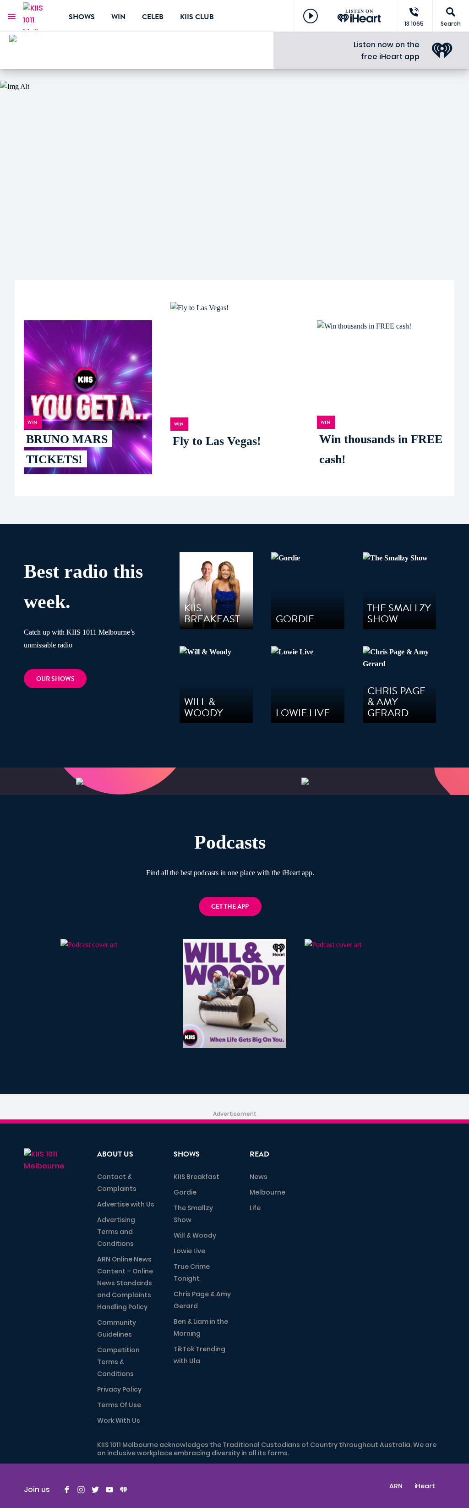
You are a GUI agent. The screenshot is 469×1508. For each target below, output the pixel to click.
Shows (82, 16)
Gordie (185, 1192)
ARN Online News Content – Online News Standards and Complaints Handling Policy (125, 1283)
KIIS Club (197, 16)
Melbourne (267, 1192)
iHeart (424, 1486)
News (258, 1176)
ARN (396, 1486)
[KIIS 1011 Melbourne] (39, 16)
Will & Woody (195, 1235)
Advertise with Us (125, 1204)
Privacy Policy (119, 1389)
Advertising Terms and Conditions (116, 1231)
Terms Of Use (119, 1404)
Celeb (153, 16)
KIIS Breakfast (196, 1176)
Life (255, 1207)
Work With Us (118, 1420)
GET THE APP (230, 906)
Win (118, 16)
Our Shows (55, 679)
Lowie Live (189, 1251)
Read (259, 1154)
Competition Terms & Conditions (118, 1361)
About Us (115, 1154)
